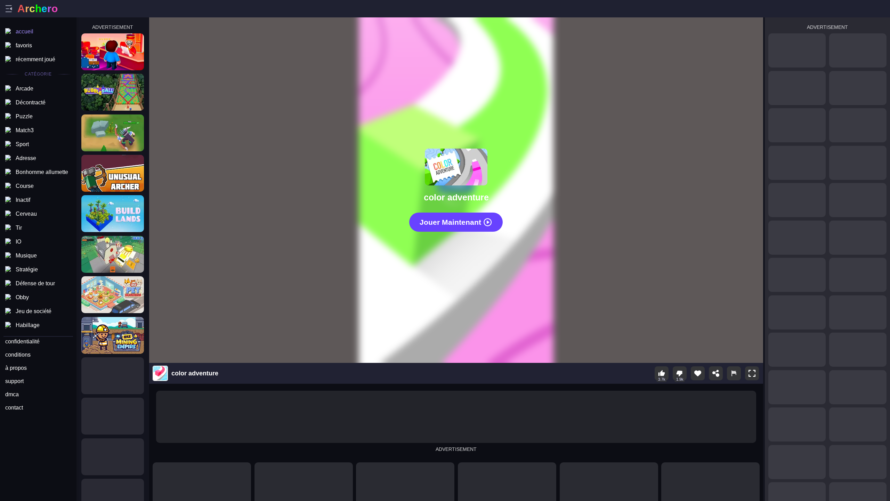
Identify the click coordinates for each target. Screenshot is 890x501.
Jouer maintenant (450, 222)
